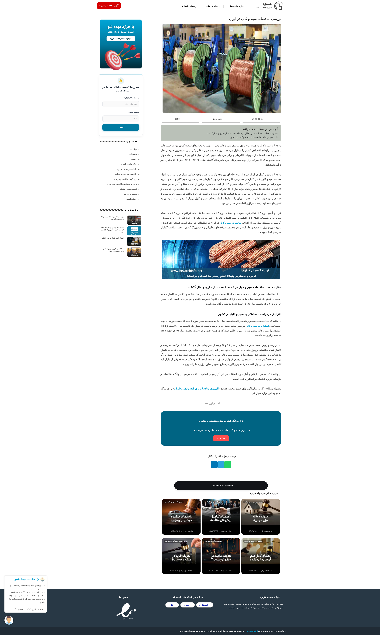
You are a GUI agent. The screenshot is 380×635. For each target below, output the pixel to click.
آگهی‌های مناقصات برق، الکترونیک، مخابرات (196, 388)
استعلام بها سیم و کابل (257, 325)
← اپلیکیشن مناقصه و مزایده (127, 174)
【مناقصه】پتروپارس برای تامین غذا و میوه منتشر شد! (113, 250)
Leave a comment (222, 485)
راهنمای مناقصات (189, 6)
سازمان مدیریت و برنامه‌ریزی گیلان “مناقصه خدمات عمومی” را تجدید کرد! (112, 230)
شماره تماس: (133, 112)
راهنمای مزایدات (213, 6)
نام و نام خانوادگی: (131, 98)
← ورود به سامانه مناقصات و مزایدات (123, 184)
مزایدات (133, 149)
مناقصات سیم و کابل (231, 222)
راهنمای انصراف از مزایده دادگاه (113, 238)
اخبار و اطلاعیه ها (237, 6)
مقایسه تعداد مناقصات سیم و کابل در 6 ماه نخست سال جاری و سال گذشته (241, 133)
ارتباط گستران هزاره (251, 631)
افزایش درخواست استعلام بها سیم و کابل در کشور (253, 137)
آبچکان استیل (131, 199)
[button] (227, 464)
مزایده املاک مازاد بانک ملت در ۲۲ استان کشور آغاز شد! (112, 218)
